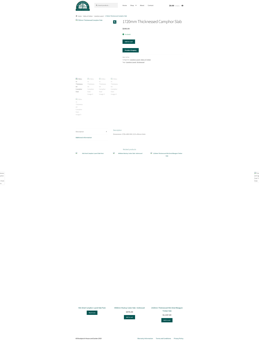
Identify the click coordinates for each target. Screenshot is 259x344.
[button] (114, 22)
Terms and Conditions (163, 338)
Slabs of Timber (88, 16)
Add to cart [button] (129, 317)
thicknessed (140, 62)
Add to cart (129, 42)
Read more (92, 313)
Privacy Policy (178, 338)
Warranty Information (145, 338)
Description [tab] (80, 132)
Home (125, 5)
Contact (150, 5)
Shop (132, 5)
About (142, 5)
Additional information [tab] (84, 137)
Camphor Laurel (99, 16)
